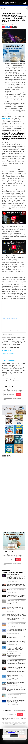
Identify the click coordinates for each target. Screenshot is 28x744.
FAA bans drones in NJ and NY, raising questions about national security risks (16, 585)
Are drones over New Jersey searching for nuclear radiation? (16, 636)
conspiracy (12, 367)
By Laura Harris (14, 697)
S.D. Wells (11, 24)
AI (10, 363)
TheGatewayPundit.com (8, 353)
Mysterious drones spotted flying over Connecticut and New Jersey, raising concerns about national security (16, 648)
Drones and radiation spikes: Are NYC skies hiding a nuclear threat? (15, 590)
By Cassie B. (14, 587)
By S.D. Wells (14, 581)
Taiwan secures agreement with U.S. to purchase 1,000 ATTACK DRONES (16, 695)
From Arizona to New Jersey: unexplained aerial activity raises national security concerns (16, 630)
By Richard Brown (15, 692)
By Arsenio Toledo (15, 611)
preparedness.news (7, 336)
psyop (20, 372)
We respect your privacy (19, 722)
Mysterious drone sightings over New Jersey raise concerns (15, 683)
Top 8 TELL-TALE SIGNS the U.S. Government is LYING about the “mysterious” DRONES (14, 655)
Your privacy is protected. (8, 398)
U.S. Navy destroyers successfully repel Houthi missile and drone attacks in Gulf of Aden (16, 689)
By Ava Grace (14, 664)
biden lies (15, 365)
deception (18, 367)
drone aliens (8, 368)
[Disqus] (14, 476)
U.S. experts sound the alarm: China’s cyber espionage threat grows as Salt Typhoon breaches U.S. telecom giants (16, 662)
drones (8, 370)
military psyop (14, 370)
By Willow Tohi (14, 598)
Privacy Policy (11, 732)
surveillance (16, 374)
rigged (3, 374)
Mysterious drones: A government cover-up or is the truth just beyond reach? (16, 596)
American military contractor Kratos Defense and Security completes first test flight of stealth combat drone (15, 609)
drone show (16, 368)
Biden (10, 365)
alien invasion (21, 363)
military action (6, 118)
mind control (5, 372)
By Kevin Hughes (15, 679)
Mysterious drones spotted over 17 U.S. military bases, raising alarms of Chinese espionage (16, 602)
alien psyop (5, 365)
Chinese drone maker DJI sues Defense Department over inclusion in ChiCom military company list (16, 701)
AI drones (14, 363)
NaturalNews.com (6, 350)
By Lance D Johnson (15, 604)
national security (13, 372)
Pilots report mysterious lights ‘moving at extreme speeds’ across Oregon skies (16, 642)
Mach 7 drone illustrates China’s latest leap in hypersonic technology (16, 624)
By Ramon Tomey (15, 704)
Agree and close (14, 735)
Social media (9, 374)
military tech (21, 370)
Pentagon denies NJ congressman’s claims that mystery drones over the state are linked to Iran (15, 677)
